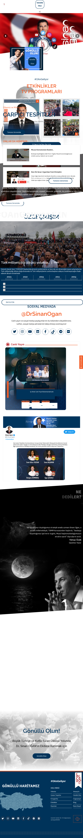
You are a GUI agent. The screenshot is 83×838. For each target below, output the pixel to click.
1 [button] (4, 284)
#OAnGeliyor (9, 439)
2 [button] (4, 287)
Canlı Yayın (17, 344)
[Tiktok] (53, 332)
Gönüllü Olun (40, 4)
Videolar (53, 791)
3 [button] (4, 290)
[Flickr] (68, 332)
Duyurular (54, 806)
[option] (26, 58)
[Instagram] (22, 332)
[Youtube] (30, 332)
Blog (74, 802)
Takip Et (70, 432)
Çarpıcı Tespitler (56, 795)
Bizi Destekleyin (77, 818)
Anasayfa (76, 791)
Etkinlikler (54, 802)
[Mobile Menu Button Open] (40, 12)
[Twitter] (14, 332)
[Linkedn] (38, 332)
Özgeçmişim (77, 799)
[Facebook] (45, 332)
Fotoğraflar (54, 799)
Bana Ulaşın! (77, 806)
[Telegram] (61, 332)
